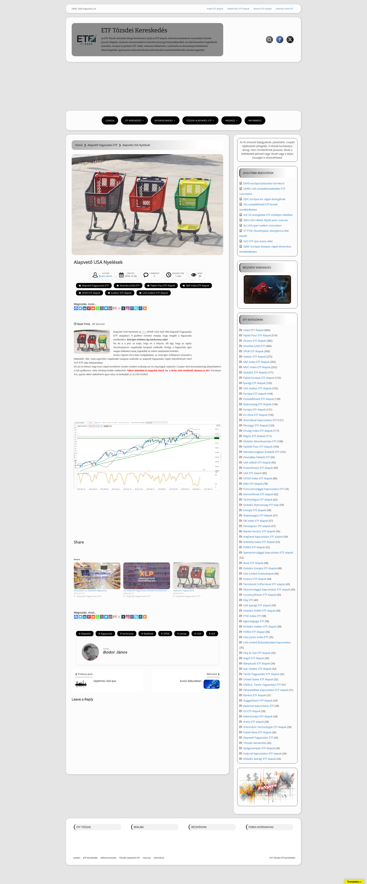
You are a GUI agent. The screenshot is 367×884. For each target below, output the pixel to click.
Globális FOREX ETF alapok (259, 610)
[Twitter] (80, 308)
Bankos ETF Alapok (254, 695)
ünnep (183, 633)
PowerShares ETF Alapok (258, 467)
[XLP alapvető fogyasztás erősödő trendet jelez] (146, 576)
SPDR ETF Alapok (91, 292)
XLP (213, 633)
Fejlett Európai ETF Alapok (258, 377)
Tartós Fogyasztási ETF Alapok (261, 674)
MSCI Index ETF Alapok (256, 367)
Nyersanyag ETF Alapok (257, 404)
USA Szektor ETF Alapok (155, 292)
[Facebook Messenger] (106, 308)
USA (199, 633)
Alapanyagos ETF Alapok (257, 515)
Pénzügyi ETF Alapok (255, 425)
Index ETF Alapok (215, 8)
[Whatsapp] (97, 308)
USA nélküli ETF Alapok (257, 462)
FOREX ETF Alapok (254, 547)
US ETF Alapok (251, 711)
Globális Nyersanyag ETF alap (261, 505)
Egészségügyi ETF (253, 621)
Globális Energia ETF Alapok (260, 568)
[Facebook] (76, 308)
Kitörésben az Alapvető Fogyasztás (90, 590)
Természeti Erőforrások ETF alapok (264, 584)
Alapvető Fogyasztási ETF (102, 145)
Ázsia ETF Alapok (253, 563)
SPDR (166, 633)
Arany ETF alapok (253, 721)
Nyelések (148, 633)
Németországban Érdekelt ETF (261, 452)
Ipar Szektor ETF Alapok (257, 668)
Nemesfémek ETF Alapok (258, 494)
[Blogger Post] (102, 308)
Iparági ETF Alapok (254, 383)
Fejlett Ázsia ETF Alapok (257, 732)
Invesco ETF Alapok (254, 579)
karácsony (127, 633)
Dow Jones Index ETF (255, 637)
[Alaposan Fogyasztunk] (196, 576)
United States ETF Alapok (258, 679)
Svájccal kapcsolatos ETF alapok (262, 753)
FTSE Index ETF (252, 616)
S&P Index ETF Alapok (197, 285)
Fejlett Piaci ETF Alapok (238, 8)
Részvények (199, 827)
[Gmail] (115, 308)
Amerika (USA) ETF (284, 8)
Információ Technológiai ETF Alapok (264, 727)
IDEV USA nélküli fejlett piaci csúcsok (265, 220)
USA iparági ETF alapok (257, 605)
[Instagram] (127, 308)
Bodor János (105, 276)
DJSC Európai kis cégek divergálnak (264, 199)
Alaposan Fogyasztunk (183, 590)
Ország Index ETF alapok (258, 430)
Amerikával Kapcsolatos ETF (260, 420)
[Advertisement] (183, 86)
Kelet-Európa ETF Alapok (258, 716)
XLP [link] (144, 332)
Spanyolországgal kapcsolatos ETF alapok (268, 552)
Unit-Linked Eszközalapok (258, 573)
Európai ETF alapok (254, 393)
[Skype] (136, 308)
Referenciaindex (164, 120)
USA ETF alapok (252, 473)
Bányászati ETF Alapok (256, 663)
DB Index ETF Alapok (255, 520)
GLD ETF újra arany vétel (258, 241)
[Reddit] (93, 308)
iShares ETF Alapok (262, 8)
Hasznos (230, 120)
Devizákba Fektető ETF (256, 457)
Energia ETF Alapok (254, 510)
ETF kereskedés (133, 120)
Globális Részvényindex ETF (259, 441)
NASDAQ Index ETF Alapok (259, 542)
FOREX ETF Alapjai (254, 632)
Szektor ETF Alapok (121, 292)
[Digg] (140, 308)
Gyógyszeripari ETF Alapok (259, 748)
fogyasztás (106, 633)
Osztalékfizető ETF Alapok (258, 399)
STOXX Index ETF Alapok (257, 478)
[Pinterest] (89, 308)
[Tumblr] (123, 308)
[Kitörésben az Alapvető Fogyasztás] (97, 576)
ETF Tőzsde (83, 827)
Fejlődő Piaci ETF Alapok (257, 446)
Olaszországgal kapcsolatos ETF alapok (266, 589)
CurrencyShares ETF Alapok (259, 594)
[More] (145, 308)
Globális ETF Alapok (255, 372)
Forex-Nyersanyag (261, 827)
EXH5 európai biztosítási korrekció (263, 183)
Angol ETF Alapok (253, 658)
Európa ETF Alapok (254, 409)
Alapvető (86, 633)
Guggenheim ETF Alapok (258, 700)
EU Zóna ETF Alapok (255, 415)
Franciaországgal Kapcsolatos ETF (263, 489)
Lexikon (110, 120)
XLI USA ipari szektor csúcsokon (262, 225)
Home (79, 145)
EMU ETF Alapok (253, 483)
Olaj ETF (248, 600)
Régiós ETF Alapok (254, 436)
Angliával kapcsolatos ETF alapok (263, 536)
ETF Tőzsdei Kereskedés (134, 30)
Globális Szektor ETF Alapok (259, 626)
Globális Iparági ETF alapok (259, 758)
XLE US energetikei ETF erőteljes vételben (268, 215)
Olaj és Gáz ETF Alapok (257, 653)
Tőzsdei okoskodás (254, 743)
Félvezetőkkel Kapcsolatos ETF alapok (265, 690)
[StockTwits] (132, 308)
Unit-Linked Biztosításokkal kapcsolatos (267, 642)
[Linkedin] (84, 308)
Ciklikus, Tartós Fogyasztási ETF (262, 684)
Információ (254, 120)
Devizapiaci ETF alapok (257, 526)
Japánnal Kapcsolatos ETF (258, 706)
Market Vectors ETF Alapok (259, 531)
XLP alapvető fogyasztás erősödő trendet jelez (145, 590)
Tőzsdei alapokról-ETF (199, 120)
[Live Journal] (119, 308)
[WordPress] (110, 308)
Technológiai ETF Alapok (258, 499)
